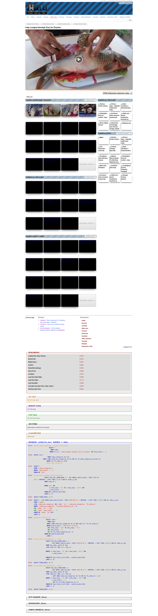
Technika (95, 17)
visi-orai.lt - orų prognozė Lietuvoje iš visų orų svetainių (117, 1)
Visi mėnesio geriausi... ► (124, 133)
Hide (65, 442)
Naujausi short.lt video (32, 24)
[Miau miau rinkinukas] (103, 167)
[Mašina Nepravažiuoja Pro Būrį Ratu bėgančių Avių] (115, 159)
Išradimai (76, 17)
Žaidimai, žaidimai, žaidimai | (52, 330)
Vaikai (33, 17)
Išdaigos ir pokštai (125, 17)
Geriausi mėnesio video (80, 24)
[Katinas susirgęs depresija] (115, 149)
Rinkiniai (102, 17)
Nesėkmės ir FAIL (112, 17)
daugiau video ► (90, 100)
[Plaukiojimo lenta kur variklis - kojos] (103, 116)
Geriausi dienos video (48, 24)
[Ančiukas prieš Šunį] (115, 167)
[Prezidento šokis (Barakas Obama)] (103, 158)
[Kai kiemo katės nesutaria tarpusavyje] (115, 116)
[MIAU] (100, 138)
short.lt (126, 347)
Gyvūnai (39, 17)
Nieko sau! (53, 17)
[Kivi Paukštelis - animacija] (103, 149)
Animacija (69, 17)
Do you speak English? (125, 3)
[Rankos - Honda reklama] (103, 105)
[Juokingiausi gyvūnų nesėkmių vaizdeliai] (126, 169)
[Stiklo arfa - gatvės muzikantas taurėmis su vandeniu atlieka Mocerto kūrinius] (126, 120)
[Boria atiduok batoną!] (103, 124)
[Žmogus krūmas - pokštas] (126, 177)
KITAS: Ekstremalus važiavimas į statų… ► (117, 93)
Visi (28, 17)
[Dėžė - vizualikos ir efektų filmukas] (126, 106)
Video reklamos (86, 17)
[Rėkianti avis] (126, 123)
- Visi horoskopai (50, 328)
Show (44, 597)
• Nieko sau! (29, 97)
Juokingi (45, 17)
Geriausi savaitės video (64, 24)
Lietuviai (61, 17)
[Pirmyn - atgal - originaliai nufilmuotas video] (115, 107)
